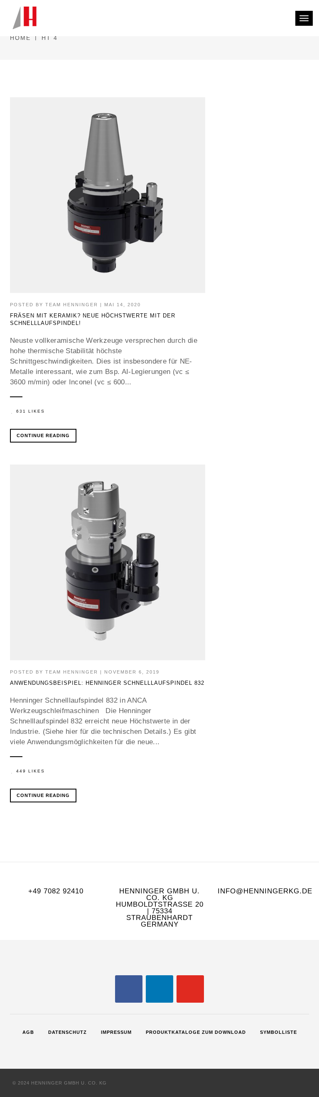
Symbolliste (278, 1032)
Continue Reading (43, 435)
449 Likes (30, 771)
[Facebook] (128, 988)
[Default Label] (159, 988)
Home (20, 37)
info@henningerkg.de (265, 891)
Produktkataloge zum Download (196, 1032)
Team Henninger (71, 304)
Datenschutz (67, 1032)
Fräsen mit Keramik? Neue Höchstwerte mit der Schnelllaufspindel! (92, 319)
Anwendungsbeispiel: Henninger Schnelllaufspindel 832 (107, 683)
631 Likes (30, 411)
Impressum (116, 1032)
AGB (28, 1032)
